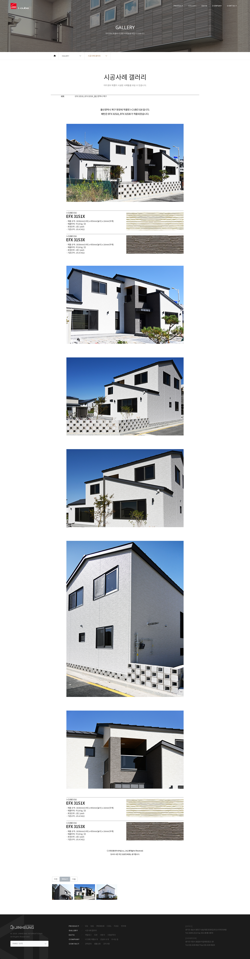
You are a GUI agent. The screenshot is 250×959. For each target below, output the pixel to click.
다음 (74, 879)
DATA (204, 6)
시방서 (102, 935)
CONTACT (232, 6)
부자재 (123, 926)
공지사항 (106, 944)
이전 (55, 879)
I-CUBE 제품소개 (91, 939)
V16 (86, 926)
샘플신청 (97, 944)
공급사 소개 (104, 939)
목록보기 (65, 879)
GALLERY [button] (65, 55)
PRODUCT (178, 6)
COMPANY (217, 6)
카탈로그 (88, 935)
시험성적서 (111, 935)
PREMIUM (100, 926)
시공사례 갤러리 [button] (94, 56)
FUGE (116, 926)
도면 (95, 935)
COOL (109, 926)
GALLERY (192, 6)
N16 (92, 926)
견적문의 (88, 944)
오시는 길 (114, 939)
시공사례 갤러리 (91, 930)
